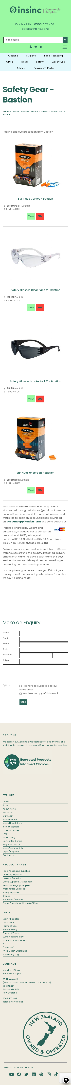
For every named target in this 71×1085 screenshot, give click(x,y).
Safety (40, 61)
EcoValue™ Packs (44, 68)
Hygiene (31, 55)
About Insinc (9, 808)
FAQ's (6, 833)
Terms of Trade (11, 933)
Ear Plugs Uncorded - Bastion (35, 472)
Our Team (8, 815)
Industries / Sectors (13, 899)
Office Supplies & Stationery (17, 881)
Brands (34, 111)
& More (21, 68)
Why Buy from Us (11, 844)
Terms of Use (10, 925)
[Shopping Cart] (36, 47)
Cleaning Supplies (12, 874)
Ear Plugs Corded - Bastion (35, 198)
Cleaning (13, 55)
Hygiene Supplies (12, 878)
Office (9, 61)
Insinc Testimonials (13, 848)
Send (23, 702)
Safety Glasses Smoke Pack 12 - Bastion (35, 381)
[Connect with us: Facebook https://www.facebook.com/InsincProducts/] (19, 1074)
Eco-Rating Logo (11, 954)
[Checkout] (41, 47)
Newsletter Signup (12, 841)
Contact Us (23, 24)
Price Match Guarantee (15, 950)
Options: (7, 685)
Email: (6, 638)
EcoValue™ (9, 947)
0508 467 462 (44, 24)
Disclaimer (8, 922)
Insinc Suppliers (11, 826)
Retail (24, 61)
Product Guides (11, 830)
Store (16, 111)
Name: (6, 632)
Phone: (6, 643)
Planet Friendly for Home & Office (20, 903)
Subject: (7, 660)
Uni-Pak (45, 111)
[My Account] (30, 47)
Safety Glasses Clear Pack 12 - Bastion (35, 290)
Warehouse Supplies (14, 888)
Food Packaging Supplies (16, 870)
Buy (40, 216)
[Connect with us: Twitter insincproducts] (26, 1074)
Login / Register (11, 851)
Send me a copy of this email (40, 693)
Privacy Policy (10, 929)
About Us (7, 812)
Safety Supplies (11, 892)
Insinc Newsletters (12, 823)
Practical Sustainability (15, 940)
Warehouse (58, 61)
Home (7, 111)
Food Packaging (53, 55)
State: (5, 649)
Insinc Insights (10, 819)
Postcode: (8, 654)
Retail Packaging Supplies (16, 885)
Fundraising (9, 837)
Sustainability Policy (13, 936)
